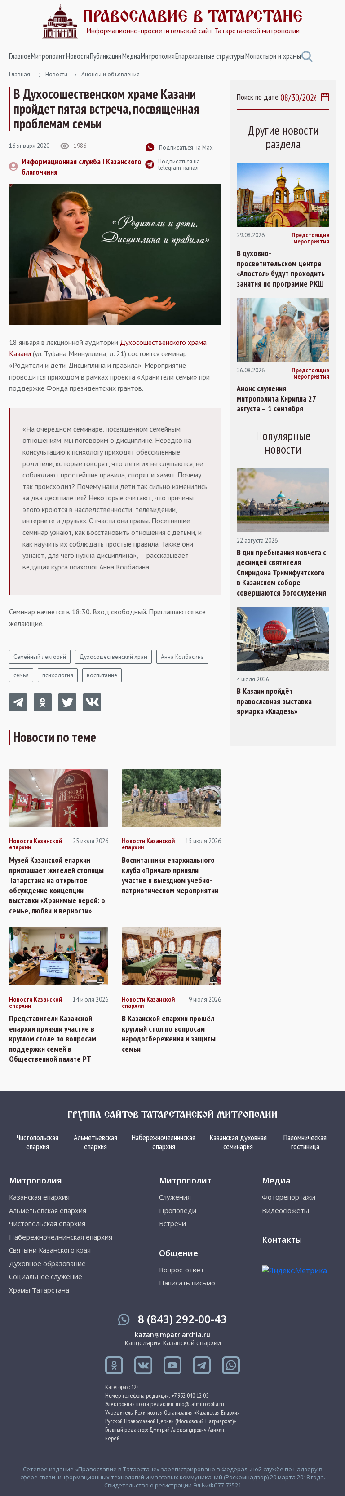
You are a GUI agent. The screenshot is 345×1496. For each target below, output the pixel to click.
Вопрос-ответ (181, 1270)
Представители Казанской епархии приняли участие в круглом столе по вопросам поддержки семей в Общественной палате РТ (52, 1039)
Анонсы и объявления (110, 74)
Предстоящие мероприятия (310, 238)
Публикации (105, 56)
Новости (77, 56)
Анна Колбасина (182, 657)
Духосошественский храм (113, 657)
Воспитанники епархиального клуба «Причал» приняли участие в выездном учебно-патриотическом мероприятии (170, 875)
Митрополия (158, 56)
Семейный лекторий (39, 657)
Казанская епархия (39, 1197)
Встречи (172, 1223)
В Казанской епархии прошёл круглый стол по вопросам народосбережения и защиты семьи (169, 1034)
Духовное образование (47, 1263)
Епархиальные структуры (209, 56)
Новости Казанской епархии (35, 844)
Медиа (131, 56)
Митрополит (48, 56)
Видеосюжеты (285, 1210)
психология (57, 675)
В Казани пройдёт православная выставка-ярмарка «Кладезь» (275, 701)
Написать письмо (187, 1283)
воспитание (102, 675)
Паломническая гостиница (305, 1142)
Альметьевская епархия (95, 1142)
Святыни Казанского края (50, 1250)
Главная (19, 74)
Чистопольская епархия (37, 1142)
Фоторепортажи (288, 1197)
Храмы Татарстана (39, 1290)
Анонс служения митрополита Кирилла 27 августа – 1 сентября (276, 399)
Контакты (282, 1239)
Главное (20, 56)
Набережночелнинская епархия (163, 1142)
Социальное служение (45, 1276)
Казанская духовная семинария (238, 1142)
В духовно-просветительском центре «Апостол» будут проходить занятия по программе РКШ (281, 268)
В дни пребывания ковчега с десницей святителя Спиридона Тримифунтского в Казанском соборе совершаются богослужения (281, 572)
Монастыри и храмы (273, 56)
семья (21, 675)
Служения (175, 1197)
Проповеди (177, 1210)
